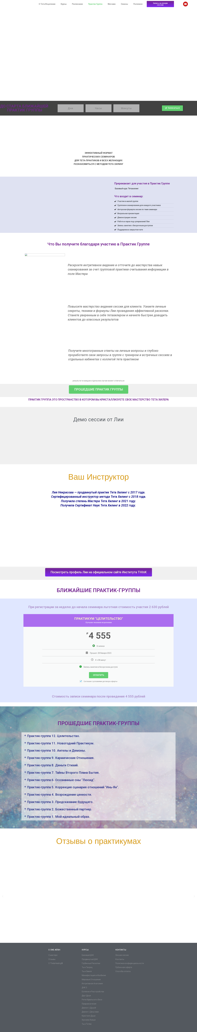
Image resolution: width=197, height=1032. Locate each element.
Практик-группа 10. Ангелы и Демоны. (56, 750)
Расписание (77, 4)
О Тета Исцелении (47, 4)
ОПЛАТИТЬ (98, 675)
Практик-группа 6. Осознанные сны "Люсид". (61, 780)
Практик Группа (95, 4)
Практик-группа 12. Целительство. (53, 736)
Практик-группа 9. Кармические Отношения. (60, 758)
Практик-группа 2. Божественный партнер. (59, 809)
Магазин (112, 4)
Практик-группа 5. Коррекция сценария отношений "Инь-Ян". (73, 787)
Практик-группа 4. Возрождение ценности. (59, 794)
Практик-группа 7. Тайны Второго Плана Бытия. (63, 773)
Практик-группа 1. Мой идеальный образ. (58, 817)
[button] (98, 736)
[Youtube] (185, 4)
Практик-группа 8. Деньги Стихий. (53, 765)
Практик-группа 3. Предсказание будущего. (60, 802)
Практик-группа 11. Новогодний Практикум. (60, 743)
